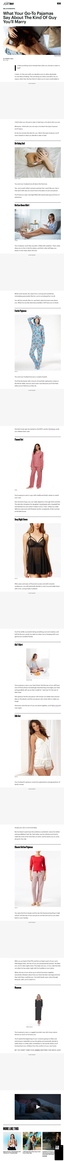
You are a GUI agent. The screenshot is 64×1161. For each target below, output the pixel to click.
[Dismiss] (61, 1146)
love (50, 195)
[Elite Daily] (8, 3)
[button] (38, 1107)
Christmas (51, 429)
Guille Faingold (57, 55)
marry (20, 129)
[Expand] (56, 1146)
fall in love (55, 705)
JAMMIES (37, 1050)
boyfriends (43, 504)
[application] (38, 1107)
